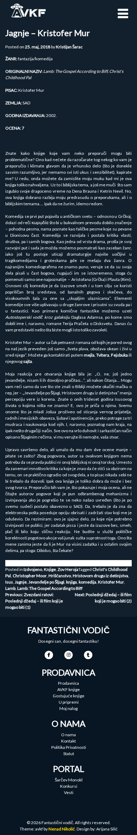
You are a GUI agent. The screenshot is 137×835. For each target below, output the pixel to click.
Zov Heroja (68, 569)
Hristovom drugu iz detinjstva (100, 575)
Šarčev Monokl (69, 779)
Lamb (10, 588)
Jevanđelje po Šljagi (46, 582)
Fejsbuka (119, 355)
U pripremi (69, 702)
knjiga (71, 582)
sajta (27, 361)
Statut (68, 753)
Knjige (50, 569)
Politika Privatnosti (68, 747)
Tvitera (102, 355)
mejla (89, 355)
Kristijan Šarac (69, 46)
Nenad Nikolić (61, 828)
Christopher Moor (30, 575)
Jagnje (21, 582)
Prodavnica (68, 683)
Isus (9, 582)
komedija (87, 582)
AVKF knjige (68, 689)
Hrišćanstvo (59, 575)
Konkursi (68, 786)
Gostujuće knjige (68, 695)
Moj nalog (68, 708)
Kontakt (68, 741)
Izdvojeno (33, 569)
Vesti (68, 792)
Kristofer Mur (111, 582)
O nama (68, 734)
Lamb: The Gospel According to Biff (50, 588)
